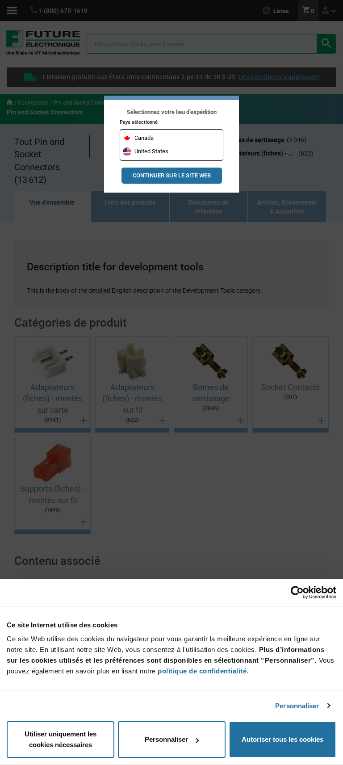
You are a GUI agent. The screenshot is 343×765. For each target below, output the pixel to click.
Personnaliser (297, 706)
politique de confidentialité (202, 671)
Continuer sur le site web (172, 175)
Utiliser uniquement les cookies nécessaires (60, 739)
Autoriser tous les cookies (282, 739)
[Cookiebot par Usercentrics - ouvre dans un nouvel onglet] (297, 592)
